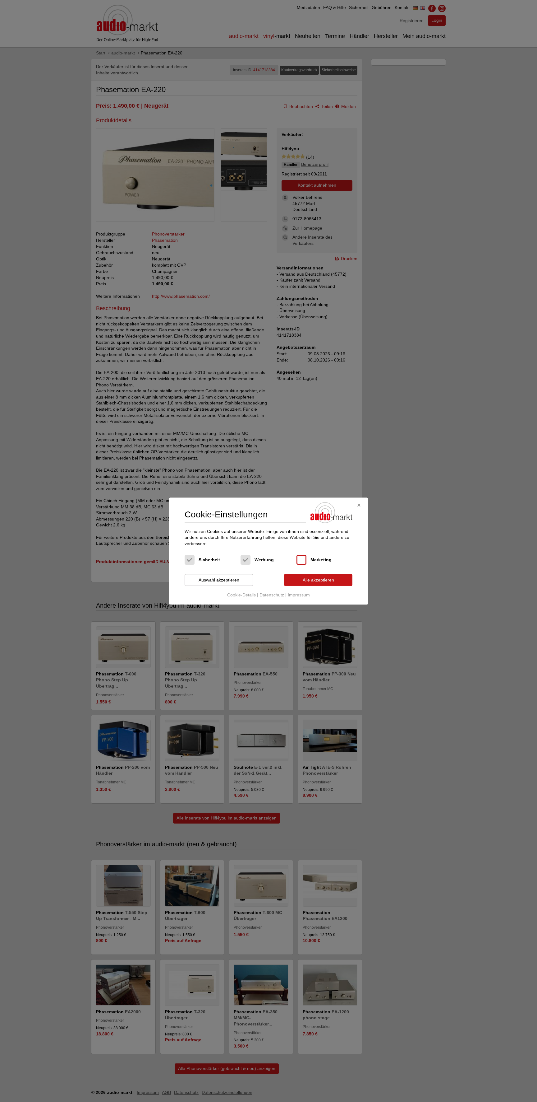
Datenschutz (271, 594)
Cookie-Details (241, 594)
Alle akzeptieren (318, 579)
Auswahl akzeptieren (219, 579)
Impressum (299, 594)
